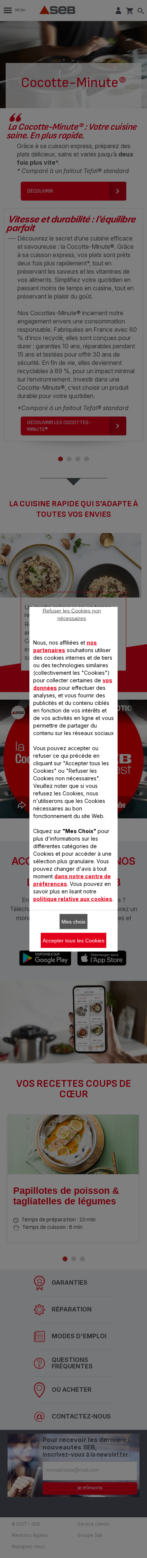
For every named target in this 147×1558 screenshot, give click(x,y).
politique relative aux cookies (72, 898)
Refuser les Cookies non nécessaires (72, 614)
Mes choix (73, 921)
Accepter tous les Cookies (73, 940)
